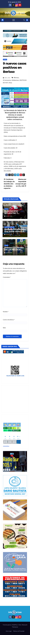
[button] (24, 20)
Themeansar (15, 627)
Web (4, 327)
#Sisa (10, 82)
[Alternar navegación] (13, 20)
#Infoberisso (15, 80)
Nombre (5, 311)
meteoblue (6, 446)
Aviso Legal (9, 631)
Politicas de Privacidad (18, 631)
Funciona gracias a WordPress (10, 624)
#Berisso (16, 77)
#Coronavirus (7, 80)
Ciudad (5, 59)
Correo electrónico (9, 319)
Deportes (11, 227)
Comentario (7, 277)
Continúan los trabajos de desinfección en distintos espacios (9, 183)
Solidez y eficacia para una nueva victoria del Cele (15, 231)
